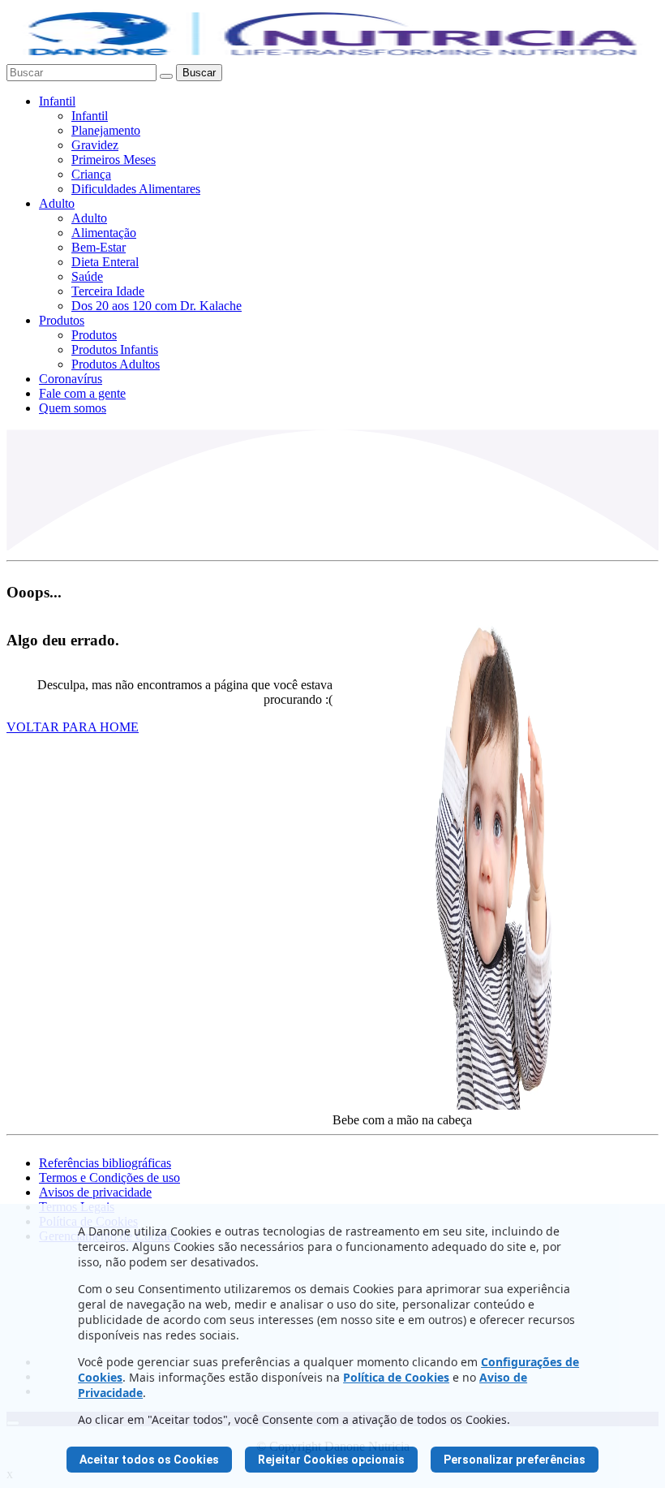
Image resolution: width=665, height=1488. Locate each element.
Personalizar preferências (515, 1459)
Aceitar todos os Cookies (149, 1459)
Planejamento (105, 130)
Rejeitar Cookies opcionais (331, 1459)
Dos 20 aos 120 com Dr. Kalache (156, 306)
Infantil (57, 101)
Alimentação (103, 232)
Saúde (87, 276)
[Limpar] (166, 76)
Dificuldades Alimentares (135, 189)
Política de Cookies (396, 1377)
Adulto (57, 203)
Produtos (61, 320)
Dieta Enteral (105, 262)
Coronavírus (70, 379)
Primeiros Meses (113, 159)
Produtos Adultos (115, 364)
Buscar (199, 73)
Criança (91, 174)
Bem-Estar (98, 247)
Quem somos (72, 408)
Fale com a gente (82, 393)
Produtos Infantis (114, 349)
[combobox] (81, 72)
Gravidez (94, 145)
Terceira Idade (107, 291)
